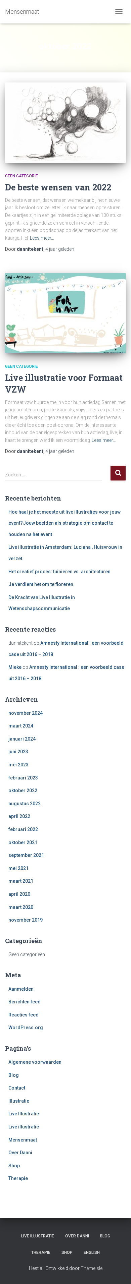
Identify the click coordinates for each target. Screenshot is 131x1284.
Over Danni (20, 1152)
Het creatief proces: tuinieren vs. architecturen (59, 571)
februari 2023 (23, 777)
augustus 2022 (24, 803)
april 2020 (19, 894)
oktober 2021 (22, 842)
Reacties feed (23, 1014)
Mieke (14, 667)
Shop (14, 1165)
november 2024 (25, 713)
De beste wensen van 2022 (58, 187)
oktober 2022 (22, 790)
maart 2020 (20, 907)
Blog (13, 1075)
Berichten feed (24, 1001)
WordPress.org (25, 1027)
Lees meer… (42, 238)
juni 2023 (18, 751)
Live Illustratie (23, 1113)
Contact (16, 1088)
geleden (59, 249)
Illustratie (18, 1101)
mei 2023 (18, 764)
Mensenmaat (22, 1140)
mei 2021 (18, 868)
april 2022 (19, 816)
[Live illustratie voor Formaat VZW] (65, 313)
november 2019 (25, 920)
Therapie (18, 1178)
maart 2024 (20, 725)
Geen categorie (21, 176)
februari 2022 (23, 829)
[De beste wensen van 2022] (65, 122)
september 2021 (26, 855)
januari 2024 (22, 739)
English (92, 1252)
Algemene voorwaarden (34, 1062)
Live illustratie (23, 1126)
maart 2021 (20, 881)
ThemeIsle (91, 1268)
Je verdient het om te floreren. (41, 584)
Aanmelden (21, 989)
